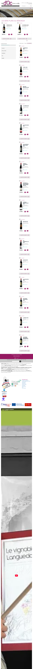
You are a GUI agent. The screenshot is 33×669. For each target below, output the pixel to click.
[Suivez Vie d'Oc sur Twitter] (18, 358)
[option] (8, 31)
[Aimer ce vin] (2, 23)
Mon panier (30, 2)
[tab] (8, 48)
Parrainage (23, 385)
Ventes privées (24, 383)
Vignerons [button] (3, 53)
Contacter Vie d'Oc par (16, 354)
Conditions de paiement (25, 380)
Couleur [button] (3, 48)
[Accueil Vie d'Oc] (10, 3)
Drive (22, 387)
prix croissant (29, 43)
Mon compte (25, 2)
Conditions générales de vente (26, 381)
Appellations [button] (4, 50)
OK (20, 361)
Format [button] (3, 58)
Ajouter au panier (6, 38)
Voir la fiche (9, 28)
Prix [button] (2, 55)
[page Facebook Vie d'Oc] (15, 358)
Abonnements (24, 386)
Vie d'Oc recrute (24, 384)
